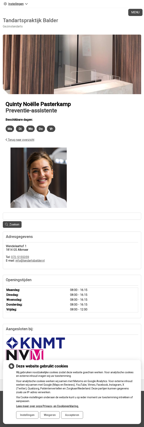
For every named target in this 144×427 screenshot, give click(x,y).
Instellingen (27, 414)
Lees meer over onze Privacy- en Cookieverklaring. (47, 406)
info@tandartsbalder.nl (30, 260)
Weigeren (50, 414)
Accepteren (72, 414)
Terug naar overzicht (20, 140)
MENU (135, 12)
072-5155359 (20, 257)
